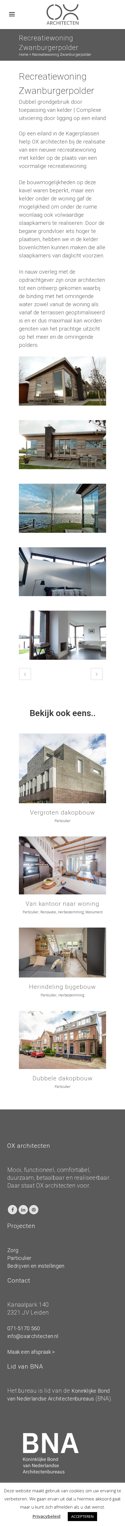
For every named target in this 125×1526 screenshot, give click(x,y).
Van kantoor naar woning (62, 903)
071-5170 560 (23, 1328)
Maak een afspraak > (31, 1352)
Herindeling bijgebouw (62, 986)
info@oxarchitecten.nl (32, 1336)
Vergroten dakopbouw (62, 812)
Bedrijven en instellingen (36, 1266)
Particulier (19, 1258)
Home (23, 54)
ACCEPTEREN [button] (82, 1516)
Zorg (12, 1250)
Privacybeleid (46, 1516)
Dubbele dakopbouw (63, 1078)
